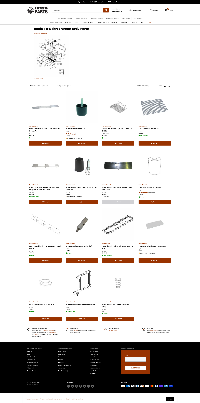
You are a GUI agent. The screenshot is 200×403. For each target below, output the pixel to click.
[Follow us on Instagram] (76, 386)
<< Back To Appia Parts (40, 33)
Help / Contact (138, 18)
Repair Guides (94, 354)
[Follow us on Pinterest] (80, 386)
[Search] (106, 10)
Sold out (118, 202)
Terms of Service (31, 371)
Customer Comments (64, 365)
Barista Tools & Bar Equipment (107, 22)
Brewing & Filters (87, 22)
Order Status (126, 18)
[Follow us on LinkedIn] (92, 386)
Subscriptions (31, 359)
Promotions (93, 373)
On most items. (113, 330)
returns (76, 330)
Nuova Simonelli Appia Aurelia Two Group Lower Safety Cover (117, 188)
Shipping (60, 357)
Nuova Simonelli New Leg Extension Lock (42, 304)
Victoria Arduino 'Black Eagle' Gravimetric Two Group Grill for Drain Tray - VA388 (44, 188)
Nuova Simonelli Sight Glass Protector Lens (152, 246)
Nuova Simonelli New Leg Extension (150, 187)
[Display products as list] (169, 86)
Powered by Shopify (32, 385)
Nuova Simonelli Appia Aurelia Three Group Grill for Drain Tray (44, 130)
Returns (60, 359)
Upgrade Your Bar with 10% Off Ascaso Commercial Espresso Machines (100, 2)
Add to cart (45, 143)
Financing (61, 362)
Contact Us (61, 368)
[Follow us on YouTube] (84, 386)
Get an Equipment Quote (65, 18)
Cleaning (134, 22)
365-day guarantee (48, 330)
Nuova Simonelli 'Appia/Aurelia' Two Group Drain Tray (117, 247)
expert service (154, 330)
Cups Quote (93, 371)
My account (116, 11)
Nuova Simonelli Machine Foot (75, 129)
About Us (29, 351)
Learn (142, 22)
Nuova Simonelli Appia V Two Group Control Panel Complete (45, 247)
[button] (82, 134)
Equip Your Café (94, 359)
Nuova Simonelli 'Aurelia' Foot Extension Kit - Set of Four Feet (81, 188)
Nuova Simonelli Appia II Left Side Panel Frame (80, 304)
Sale (149, 22)
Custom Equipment (95, 362)
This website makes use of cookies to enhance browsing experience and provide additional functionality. (55, 399)
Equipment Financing (112, 18)
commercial (53, 332)
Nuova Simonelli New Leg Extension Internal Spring (116, 306)
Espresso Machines (55, 22)
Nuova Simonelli (33, 126)
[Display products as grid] (165, 86)
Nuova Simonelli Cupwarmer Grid (149, 129)
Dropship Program (32, 365)
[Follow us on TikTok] (88, 386)
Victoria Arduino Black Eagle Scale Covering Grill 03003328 (117, 130)
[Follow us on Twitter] (72, 386)
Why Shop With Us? (32, 357)
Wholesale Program (96, 18)
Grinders (68, 22)
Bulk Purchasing (63, 371)
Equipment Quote (95, 368)
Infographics (93, 357)
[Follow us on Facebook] (68, 386)
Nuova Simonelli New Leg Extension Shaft (79, 246)
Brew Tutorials (94, 351)
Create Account (62, 351)
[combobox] (77, 10)
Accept (170, 399)
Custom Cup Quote (81, 18)
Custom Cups (93, 365)
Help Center (61, 354)
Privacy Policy (31, 368)
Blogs (28, 354)
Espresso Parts (106, 243)
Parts (76, 22)
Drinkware (124, 22)
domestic (37, 334)
